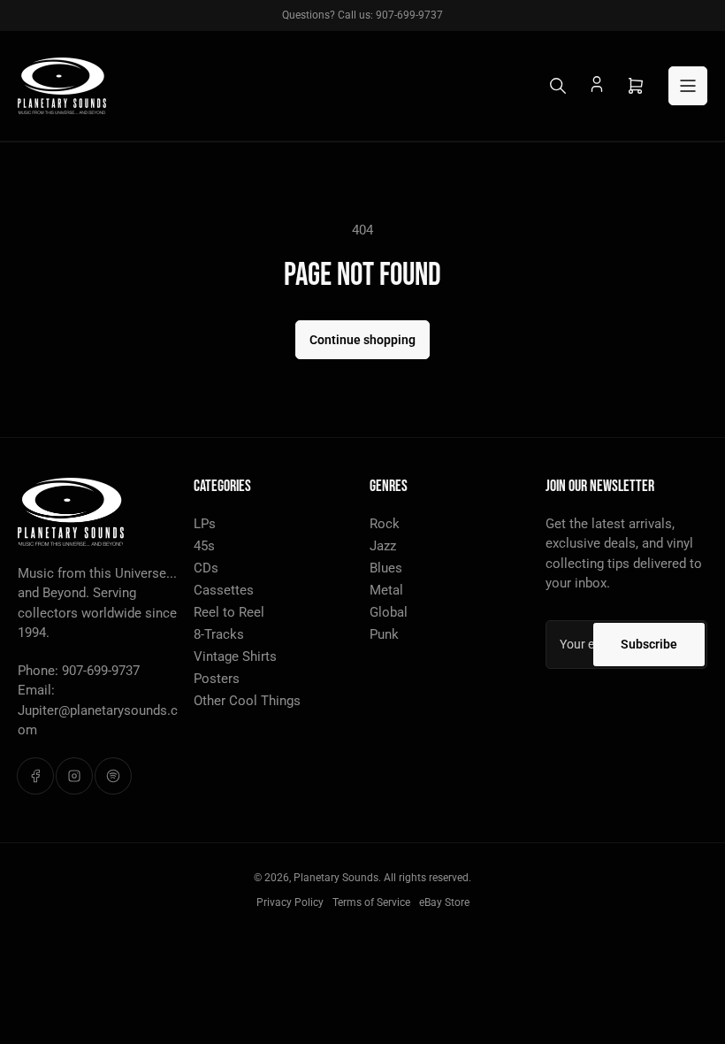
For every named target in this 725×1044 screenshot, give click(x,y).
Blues (386, 568)
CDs (206, 568)
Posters (217, 679)
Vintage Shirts (235, 656)
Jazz (383, 546)
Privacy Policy (290, 902)
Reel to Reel (229, 612)
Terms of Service (371, 902)
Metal (386, 590)
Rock (385, 524)
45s (204, 546)
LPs (205, 524)
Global (389, 612)
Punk (384, 634)
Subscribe (649, 644)
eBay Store (444, 902)
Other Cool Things (247, 701)
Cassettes (224, 590)
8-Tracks (219, 634)
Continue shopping (362, 340)
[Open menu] (687, 85)
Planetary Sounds (336, 877)
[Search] (557, 85)
